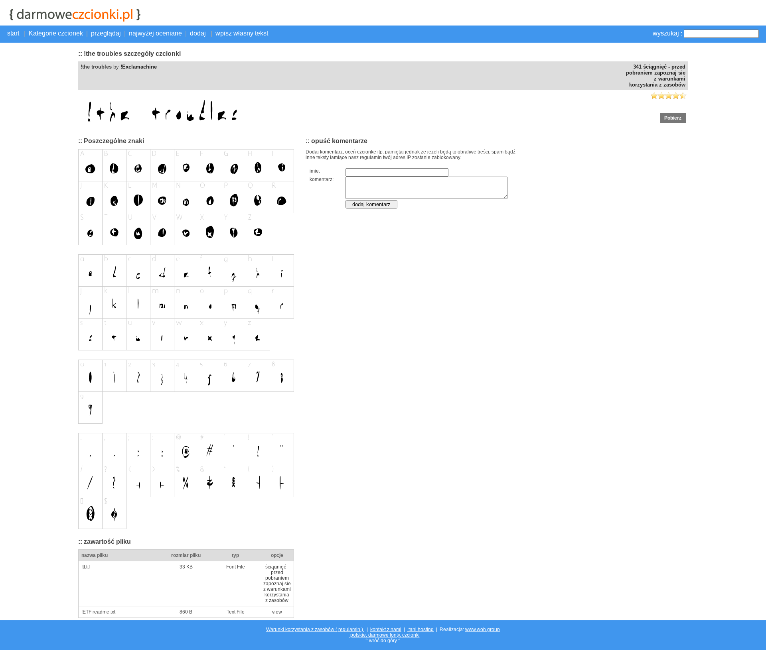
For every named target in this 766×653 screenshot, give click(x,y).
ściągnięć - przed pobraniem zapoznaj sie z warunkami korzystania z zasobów (277, 583)
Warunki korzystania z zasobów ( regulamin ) (315, 629)
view (277, 612)
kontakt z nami (385, 629)
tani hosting (420, 629)
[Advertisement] (38, 165)
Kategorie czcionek (56, 33)
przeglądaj (106, 33)
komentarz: (322, 179)
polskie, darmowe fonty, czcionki (384, 635)
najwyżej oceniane (155, 33)
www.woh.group (482, 629)
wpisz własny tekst (241, 33)
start (14, 33)
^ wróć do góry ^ (383, 640)
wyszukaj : (667, 33)
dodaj (198, 33)
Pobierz (672, 118)
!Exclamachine (138, 67)
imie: (315, 171)
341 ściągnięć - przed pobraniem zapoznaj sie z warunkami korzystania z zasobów (655, 76)
